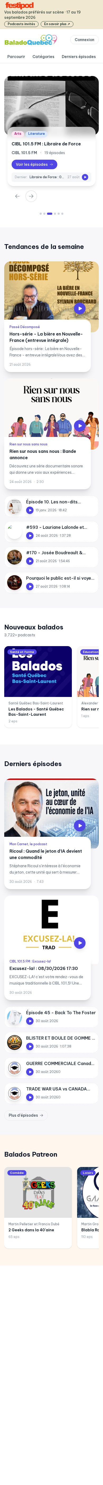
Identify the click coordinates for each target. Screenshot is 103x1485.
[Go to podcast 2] (44, 214)
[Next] (31, 196)
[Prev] (17, 196)
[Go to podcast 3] (49, 214)
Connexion (84, 39)
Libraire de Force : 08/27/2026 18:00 (47, 177)
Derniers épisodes (79, 56)
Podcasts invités (21, 24)
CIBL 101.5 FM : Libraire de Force (46, 143)
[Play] (85, 177)
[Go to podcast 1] (41, 214)
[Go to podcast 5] (59, 214)
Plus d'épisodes (23, 1115)
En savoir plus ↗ (57, 24)
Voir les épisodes (32, 164)
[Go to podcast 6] (62, 214)
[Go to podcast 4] (55, 214)
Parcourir (16, 56)
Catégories (43, 56)
